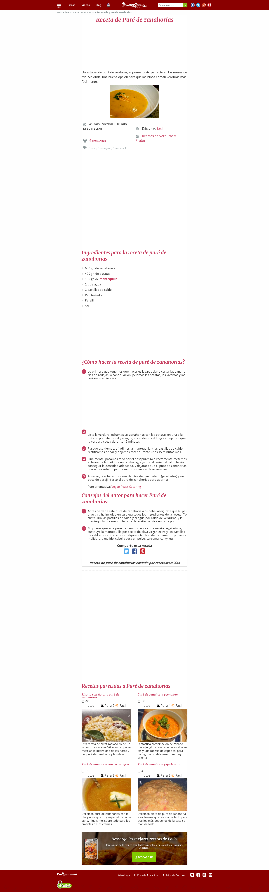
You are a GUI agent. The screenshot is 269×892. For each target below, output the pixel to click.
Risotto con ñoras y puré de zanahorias (100, 696)
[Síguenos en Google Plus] (204, 875)
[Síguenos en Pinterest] (209, 5)
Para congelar (104, 148)
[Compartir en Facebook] (134, 552)
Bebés (92, 148)
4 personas (97, 140)
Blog (98, 5)
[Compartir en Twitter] (126, 552)
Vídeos (86, 5)
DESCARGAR (145, 857)
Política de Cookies (174, 875)
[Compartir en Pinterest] (142, 552)
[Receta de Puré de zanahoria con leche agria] (106, 810)
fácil (160, 128)
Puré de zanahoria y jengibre (158, 694)
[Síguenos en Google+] (204, 5)
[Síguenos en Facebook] (193, 5)
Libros (71, 5)
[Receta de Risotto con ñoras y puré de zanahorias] (106, 740)
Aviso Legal (124, 875)
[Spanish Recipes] (108, 5)
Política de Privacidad (147, 875)
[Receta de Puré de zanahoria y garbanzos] (162, 810)
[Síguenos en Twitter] (198, 5)
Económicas (119, 148)
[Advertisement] (134, 45)
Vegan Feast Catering (126, 487)
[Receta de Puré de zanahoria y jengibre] (162, 740)
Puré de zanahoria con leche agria (105, 764)
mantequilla (108, 279)
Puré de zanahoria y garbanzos (159, 764)
